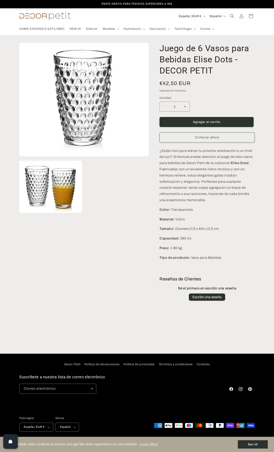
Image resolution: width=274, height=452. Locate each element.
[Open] (10, 441)
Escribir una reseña (207, 297)
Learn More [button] (149, 444)
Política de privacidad (139, 364)
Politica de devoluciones (101, 364)
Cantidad (165, 97)
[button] (110, 28)
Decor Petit (72, 364)
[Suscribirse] (91, 389)
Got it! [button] (253, 444)
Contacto (203, 364)
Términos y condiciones (176, 364)
